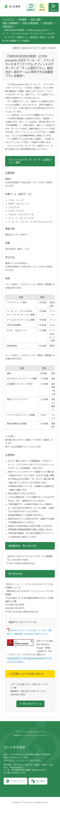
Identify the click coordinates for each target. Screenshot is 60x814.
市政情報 (22, 19)
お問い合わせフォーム (32, 704)
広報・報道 (35, 19)
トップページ (8, 19)
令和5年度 (47, 23)
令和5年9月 (7, 26)
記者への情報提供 (10, 23)
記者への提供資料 (31, 23)
